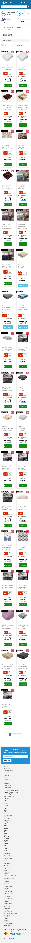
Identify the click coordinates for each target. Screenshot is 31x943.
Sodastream (7, 853)
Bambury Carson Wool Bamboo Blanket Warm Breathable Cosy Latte (22, 267)
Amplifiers (6, 881)
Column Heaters (8, 886)
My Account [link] (7, 768)
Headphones (7, 900)
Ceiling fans (7, 885)
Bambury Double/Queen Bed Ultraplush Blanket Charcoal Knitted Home (23, 390)
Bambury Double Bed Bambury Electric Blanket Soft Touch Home (22, 349)
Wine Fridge (7, 927)
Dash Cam (6, 888)
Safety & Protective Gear (10, 878)
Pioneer (6, 843)
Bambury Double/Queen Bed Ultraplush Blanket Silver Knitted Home (23, 430)
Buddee (6, 803)
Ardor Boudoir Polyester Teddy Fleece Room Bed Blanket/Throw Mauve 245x (7, 228)
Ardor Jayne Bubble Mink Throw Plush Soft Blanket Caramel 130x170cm (7, 148)
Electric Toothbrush (9, 893)
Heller (5, 817)
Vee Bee (6, 865)
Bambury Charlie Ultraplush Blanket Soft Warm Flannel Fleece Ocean (23, 308)
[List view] (5, 45)
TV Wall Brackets (8, 923)
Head (5, 813)
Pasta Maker (7, 908)
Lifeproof (6, 828)
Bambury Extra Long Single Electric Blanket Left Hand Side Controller (6, 469)
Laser (5, 825)
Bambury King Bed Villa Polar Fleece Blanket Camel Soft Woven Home (7, 667)
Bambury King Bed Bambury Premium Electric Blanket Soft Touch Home (7, 587)
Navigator (6, 838)
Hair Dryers (7, 896)
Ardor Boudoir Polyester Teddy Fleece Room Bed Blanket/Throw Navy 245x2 (7, 267)
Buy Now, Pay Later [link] (9, 794)
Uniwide (6, 860)
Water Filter (7, 925)
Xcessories (6, 872)
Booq (5, 802)
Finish (5, 808)
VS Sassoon (7, 867)
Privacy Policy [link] (7, 785)
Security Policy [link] (7, 787)
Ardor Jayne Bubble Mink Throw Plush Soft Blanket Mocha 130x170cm (22, 148)
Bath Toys (6, 883)
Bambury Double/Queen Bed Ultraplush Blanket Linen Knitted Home (7, 430)
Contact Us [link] (7, 779)
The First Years (8, 858)
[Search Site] (28, 6)
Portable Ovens (8, 912)
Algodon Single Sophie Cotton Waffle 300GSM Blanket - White (22, 68)
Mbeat (5, 833)
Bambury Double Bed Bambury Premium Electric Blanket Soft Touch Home (7, 390)
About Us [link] (6, 778)
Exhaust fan (7, 895)
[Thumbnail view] (2, 45)
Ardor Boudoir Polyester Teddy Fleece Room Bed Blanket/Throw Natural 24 (22, 228)
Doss (5, 807)
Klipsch (5, 823)
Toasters (6, 920)
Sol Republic (7, 855)
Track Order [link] (7, 772)
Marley (5, 830)
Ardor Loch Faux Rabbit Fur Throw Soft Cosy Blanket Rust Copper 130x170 (7, 188)
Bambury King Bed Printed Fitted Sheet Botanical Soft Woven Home (7, 627)
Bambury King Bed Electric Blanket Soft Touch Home (23, 587)
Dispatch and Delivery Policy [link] (11, 792)
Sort (13, 45)
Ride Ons (6, 917)
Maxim (5, 832)
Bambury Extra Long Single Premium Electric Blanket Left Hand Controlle (7, 509)
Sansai (5, 850)
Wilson (5, 868)
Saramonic (6, 852)
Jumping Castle (8, 903)
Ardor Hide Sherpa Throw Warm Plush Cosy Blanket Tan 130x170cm (23, 108)
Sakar (5, 848)
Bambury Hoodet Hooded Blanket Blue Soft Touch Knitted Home (7, 548)
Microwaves (7, 906)
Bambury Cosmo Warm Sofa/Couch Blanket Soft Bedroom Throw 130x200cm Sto (7, 350)
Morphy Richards (8, 837)
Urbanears (6, 862)
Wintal (5, 870)
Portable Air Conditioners (10, 913)
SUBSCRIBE (7, 760)
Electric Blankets (8, 891)
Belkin (5, 800)
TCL (5, 857)
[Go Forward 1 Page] (21, 734)
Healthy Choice (8, 815)
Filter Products (8, 40)
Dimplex (6, 805)
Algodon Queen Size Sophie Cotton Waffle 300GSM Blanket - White (7, 68)
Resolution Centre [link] (8, 770)
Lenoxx (6, 827)
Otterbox (6, 840)
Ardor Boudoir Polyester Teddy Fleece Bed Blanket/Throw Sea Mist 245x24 (23, 188)
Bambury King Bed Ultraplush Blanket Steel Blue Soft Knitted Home (23, 627)
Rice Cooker (7, 915)
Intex (5, 835)
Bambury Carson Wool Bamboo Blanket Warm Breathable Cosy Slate (7, 309)
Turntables (6, 922)
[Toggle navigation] (28, 2)
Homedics (6, 818)
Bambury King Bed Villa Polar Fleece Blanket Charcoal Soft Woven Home (23, 667)
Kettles (5, 905)
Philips (5, 842)
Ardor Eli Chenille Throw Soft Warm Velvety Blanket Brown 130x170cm (7, 108)
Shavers (6, 918)
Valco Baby (7, 863)
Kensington (7, 822)
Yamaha (6, 873)
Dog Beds (6, 890)
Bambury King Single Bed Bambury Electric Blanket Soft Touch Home (7, 707)
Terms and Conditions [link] (9, 789)
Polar (5, 845)
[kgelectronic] (10, 2)
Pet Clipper (7, 910)
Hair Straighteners (8, 898)
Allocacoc (6, 798)
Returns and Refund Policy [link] (11, 790)
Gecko (5, 810)
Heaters (6, 901)
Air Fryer (6, 880)
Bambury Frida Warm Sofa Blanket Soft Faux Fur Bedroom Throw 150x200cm (23, 509)
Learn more (8, 81)
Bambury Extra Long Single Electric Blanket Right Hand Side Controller (22, 469)
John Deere (7, 820)
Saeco (5, 847)
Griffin (5, 812)
